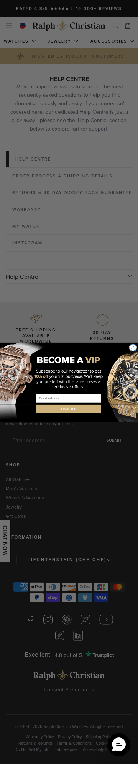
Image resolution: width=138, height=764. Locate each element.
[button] (118, 744)
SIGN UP (68, 408)
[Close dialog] (133, 347)
